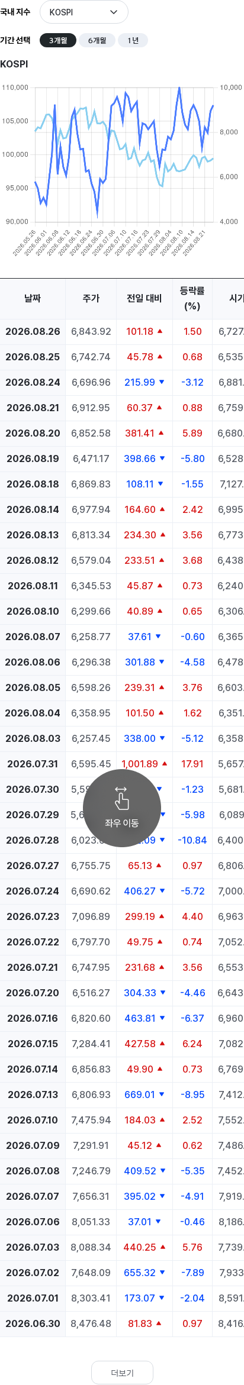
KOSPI (61, 12)
